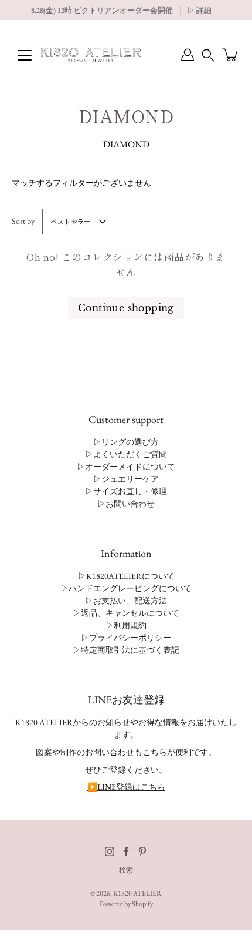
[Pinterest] (142, 851)
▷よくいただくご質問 (126, 454)
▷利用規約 (126, 625)
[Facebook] (126, 851)
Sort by (23, 221)
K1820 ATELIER (137, 893)
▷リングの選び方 (126, 442)
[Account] (187, 54)
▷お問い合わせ (126, 503)
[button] (208, 55)
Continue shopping (126, 308)
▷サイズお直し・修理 (126, 491)
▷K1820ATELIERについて (126, 576)
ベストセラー (70, 221)
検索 (126, 870)
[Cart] (231, 54)
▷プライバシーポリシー (126, 637)
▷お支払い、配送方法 (126, 600)
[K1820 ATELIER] (91, 54)
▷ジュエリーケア (126, 479)
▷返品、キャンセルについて (126, 613)
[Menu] (25, 55)
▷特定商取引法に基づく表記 (126, 650)
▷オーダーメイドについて (126, 466)
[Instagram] (109, 851)
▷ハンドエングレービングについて (126, 588)
